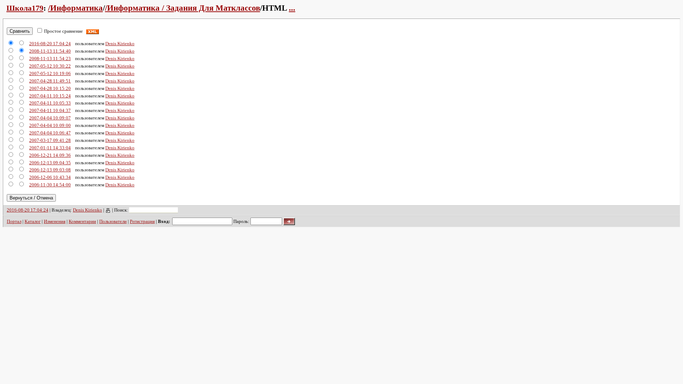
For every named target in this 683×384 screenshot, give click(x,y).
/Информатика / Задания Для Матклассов (182, 8)
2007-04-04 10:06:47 (50, 132)
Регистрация (142, 221)
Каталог (33, 221)
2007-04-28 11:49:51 (50, 81)
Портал (14, 221)
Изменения (54, 221)
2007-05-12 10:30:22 (50, 66)
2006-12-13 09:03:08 (50, 169)
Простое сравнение (63, 31)
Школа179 (24, 8)
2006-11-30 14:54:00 (50, 184)
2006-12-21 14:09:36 (50, 155)
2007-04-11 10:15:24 (50, 95)
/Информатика (75, 8)
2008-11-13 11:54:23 (50, 58)
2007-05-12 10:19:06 (50, 73)
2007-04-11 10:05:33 (50, 103)
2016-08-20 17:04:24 (50, 43)
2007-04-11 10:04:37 (50, 110)
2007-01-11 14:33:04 (50, 147)
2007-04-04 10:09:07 (50, 118)
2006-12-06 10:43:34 (50, 177)
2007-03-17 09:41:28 (50, 140)
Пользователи (113, 221)
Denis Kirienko (119, 43)
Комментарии (82, 221)
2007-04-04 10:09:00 (50, 125)
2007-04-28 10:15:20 (50, 88)
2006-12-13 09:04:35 (50, 162)
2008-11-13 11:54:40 (50, 51)
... (292, 8)
